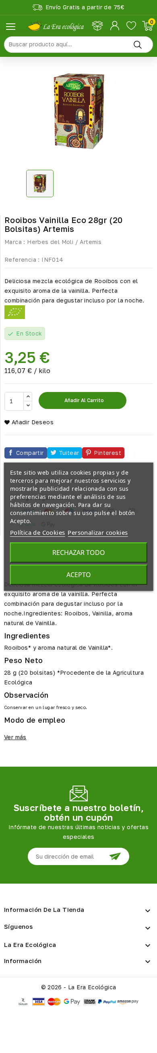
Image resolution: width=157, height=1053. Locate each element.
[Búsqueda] (138, 44)
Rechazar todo (78, 552)
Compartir (30, 452)
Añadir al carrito (83, 400)
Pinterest (107, 452)
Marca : (14, 241)
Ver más (15, 737)
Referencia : (22, 259)
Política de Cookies (37, 532)
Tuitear (69, 452)
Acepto (78, 574)
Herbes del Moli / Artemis (64, 241)
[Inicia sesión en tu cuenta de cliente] (115, 26)
